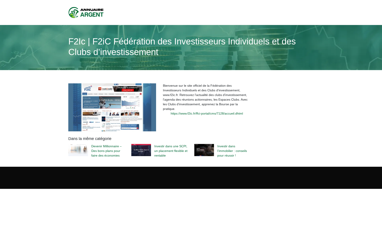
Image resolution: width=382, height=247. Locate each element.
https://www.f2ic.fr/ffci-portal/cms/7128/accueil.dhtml (207, 113)
